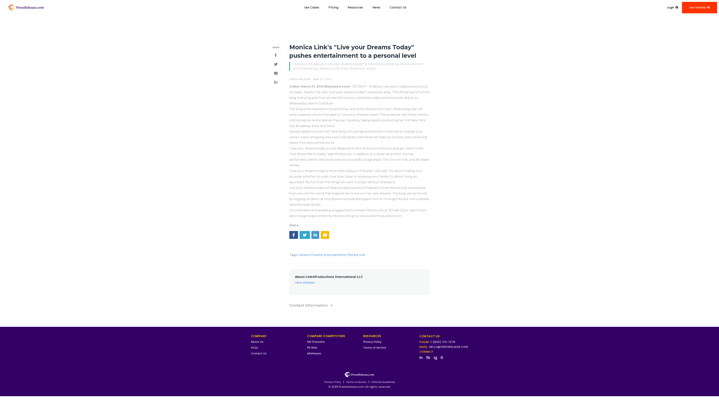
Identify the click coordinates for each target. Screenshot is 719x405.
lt (442, 357)
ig (435, 357)
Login (670, 7)
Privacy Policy (372, 342)
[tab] (359, 305)
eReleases (314, 353)
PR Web (312, 348)
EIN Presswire (316, 342)
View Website (305, 282)
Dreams (317, 255)
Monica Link (356, 255)
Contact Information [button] (309, 305)
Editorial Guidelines (383, 382)
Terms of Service (374, 348)
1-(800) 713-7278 (442, 342)
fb (428, 357)
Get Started (697, 7)
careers (304, 255)
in (421, 357)
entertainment (335, 255)
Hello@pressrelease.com (448, 347)
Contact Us (398, 7)
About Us (257, 342)
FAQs (254, 348)
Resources (355, 7)
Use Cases (311, 7)
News (376, 7)
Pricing (333, 7)
